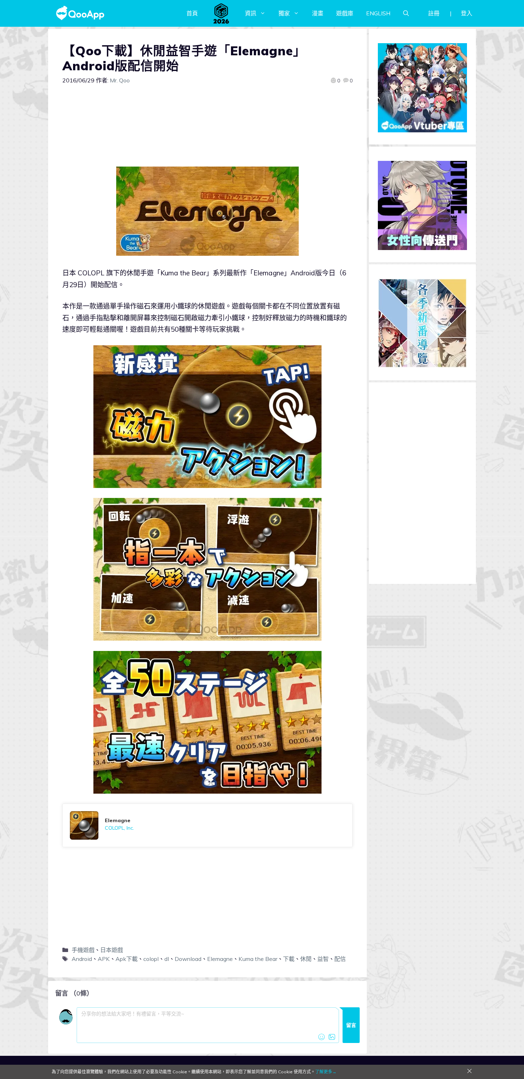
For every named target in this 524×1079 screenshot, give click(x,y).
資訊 (250, 13)
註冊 (434, 13)
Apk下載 (126, 958)
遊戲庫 (344, 13)
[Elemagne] (207, 825)
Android (82, 958)
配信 (340, 958)
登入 (466, 13)
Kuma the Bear (257, 958)
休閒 (306, 958)
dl (166, 958)
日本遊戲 (111, 949)
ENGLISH (378, 13)
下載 (288, 958)
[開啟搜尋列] (406, 13)
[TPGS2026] (221, 13)
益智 (323, 958)
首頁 (192, 13)
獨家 (284, 13)
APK (104, 958)
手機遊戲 (83, 949)
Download (188, 958)
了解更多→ (326, 1071)
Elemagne (220, 958)
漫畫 (317, 13)
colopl (151, 958)
